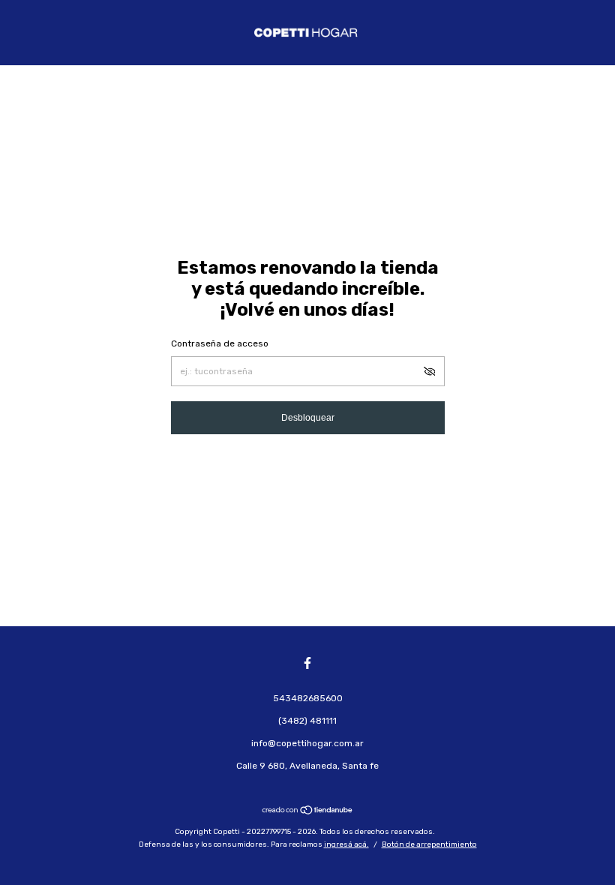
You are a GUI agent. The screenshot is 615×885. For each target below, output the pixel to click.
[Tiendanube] (308, 812)
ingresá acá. (346, 844)
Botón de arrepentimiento (429, 844)
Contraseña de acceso (219, 343)
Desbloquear (307, 417)
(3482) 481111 (307, 721)
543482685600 (308, 698)
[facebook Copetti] (308, 663)
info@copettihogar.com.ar (307, 743)
